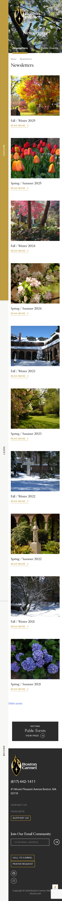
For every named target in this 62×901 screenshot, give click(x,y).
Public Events (49, 48)
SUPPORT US (21, 818)
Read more (18, 126)
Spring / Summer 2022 (26, 559)
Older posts (15, 703)
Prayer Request (23, 864)
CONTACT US (19, 805)
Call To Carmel (23, 858)
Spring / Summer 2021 (26, 684)
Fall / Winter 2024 (23, 246)
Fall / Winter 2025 (23, 120)
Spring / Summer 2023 (26, 433)
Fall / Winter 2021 (22, 621)
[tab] (4, 150)
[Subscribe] (56, 842)
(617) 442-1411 (23, 781)
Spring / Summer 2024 (26, 308)
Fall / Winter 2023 (23, 371)
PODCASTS (17, 812)
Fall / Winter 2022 (23, 496)
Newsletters (20, 48)
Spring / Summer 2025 (26, 183)
